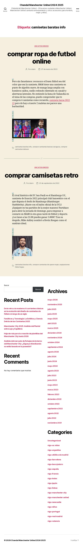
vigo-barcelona (54, 459)
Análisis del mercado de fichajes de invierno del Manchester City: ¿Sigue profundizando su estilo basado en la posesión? (23, 344)
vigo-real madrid (55, 516)
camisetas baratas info (23, 147)
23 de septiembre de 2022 (49, 183)
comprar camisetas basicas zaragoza (46, 147)
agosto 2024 (53, 352)
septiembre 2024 (55, 347)
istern (33, 69)
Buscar (6, 285)
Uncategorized (41, 46)
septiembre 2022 (55, 409)
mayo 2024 (53, 366)
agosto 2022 (53, 413)
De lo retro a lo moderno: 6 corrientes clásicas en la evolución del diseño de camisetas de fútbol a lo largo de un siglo (23, 311)
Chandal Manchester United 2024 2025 (41, 5)
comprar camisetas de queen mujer (46, 265)
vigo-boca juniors (55, 464)
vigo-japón (52, 483)
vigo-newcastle (54, 502)
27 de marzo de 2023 (49, 69)
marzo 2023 (53, 390)
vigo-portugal (54, 512)
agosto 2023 (53, 371)
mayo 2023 (53, 385)
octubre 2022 (53, 404)
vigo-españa (53, 469)
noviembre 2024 (55, 338)
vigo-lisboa (52, 488)
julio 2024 (52, 356)
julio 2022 (52, 418)
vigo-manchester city (57, 493)
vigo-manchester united (58, 497)
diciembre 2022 (54, 399)
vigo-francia (53, 474)
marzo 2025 (53, 328)
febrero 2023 (53, 394)
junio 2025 (52, 314)
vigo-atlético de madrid (58, 455)
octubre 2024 (54, 342)
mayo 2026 (53, 300)
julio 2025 (52, 309)
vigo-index (52, 478)
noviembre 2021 (55, 423)
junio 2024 (52, 361)
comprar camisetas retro (41, 175)
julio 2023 (52, 375)
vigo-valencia (54, 521)
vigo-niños (52, 507)
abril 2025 (52, 323)
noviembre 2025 (55, 304)
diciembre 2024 (55, 333)
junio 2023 (52, 380)
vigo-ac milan (54, 445)
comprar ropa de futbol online (41, 57)
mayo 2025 (53, 319)
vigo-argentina (54, 450)
